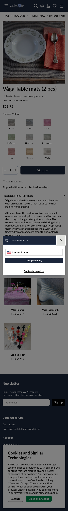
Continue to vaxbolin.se (34, 271)
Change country (34, 260)
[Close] (61, 240)
